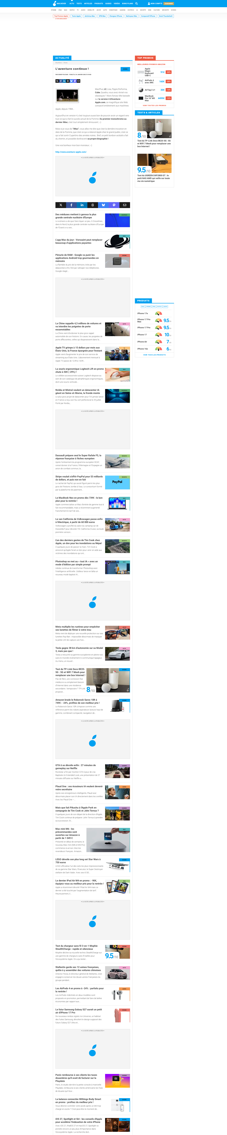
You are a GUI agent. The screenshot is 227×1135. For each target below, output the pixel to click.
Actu (72, 3)
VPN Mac (102, 16)
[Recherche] (136, 3)
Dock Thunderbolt (165, 16)
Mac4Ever (58, 63)
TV (78, 10)
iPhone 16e (142, 349)
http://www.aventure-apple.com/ (71, 152)
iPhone (53, 10)
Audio (83, 10)
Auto (105, 10)
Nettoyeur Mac (131, 16)
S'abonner (169, 3)
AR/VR (99, 10)
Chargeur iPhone (115, 16)
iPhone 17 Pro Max (143, 320)
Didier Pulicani (63, 74)
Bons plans (127, 3)
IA (137, 10)
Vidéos (117, 3)
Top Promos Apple (61, 16)
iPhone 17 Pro (143, 327)
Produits (98, 3)
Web (149, 10)
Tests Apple (76, 16)
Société (143, 10)
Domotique (113, 10)
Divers (173, 10)
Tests (79, 3)
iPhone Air (142, 342)
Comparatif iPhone (148, 16)
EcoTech (131, 10)
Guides (108, 3)
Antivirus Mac (90, 16)
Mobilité (91, 10)
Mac (65, 10)
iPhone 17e (142, 313)
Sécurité (165, 10)
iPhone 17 (142, 334)
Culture (157, 10)
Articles (88, 3)
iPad (60, 10)
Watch (72, 10)
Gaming (122, 10)
